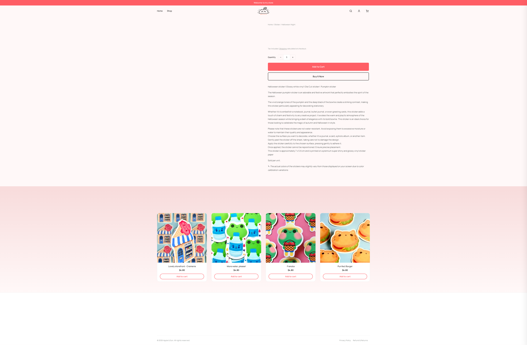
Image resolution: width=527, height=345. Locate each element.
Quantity (272, 57)
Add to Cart (318, 66)
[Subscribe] (366, 326)
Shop (169, 10)
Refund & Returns (360, 340)
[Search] (351, 11)
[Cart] (367, 11)
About (273, 308)
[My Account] (359, 11)
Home (160, 10)
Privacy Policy (345, 340)
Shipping (283, 48)
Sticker (277, 24)
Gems (221, 308)
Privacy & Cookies (278, 319)
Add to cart (182, 276)
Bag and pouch (225, 319)
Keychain (222, 313)
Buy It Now (318, 76)
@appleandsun (166, 317)
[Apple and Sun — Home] (263, 11)
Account (274, 313)
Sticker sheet (224, 324)
